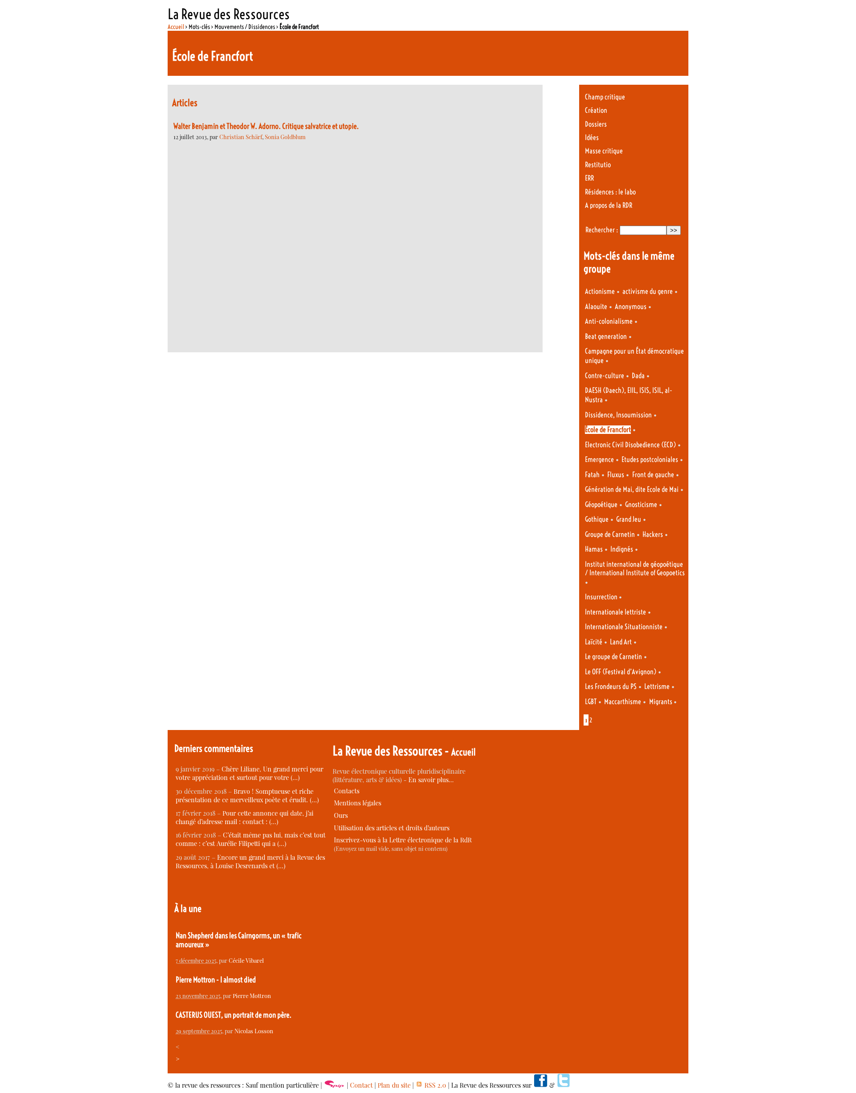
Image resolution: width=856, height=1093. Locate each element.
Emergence (599, 459)
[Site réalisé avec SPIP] (334, 1085)
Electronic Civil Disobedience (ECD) (630, 445)
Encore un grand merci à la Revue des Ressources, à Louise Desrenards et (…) (250, 861)
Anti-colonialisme (609, 321)
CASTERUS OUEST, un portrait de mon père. (234, 1015)
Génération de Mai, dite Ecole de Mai (632, 489)
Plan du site (394, 1085)
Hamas (594, 549)
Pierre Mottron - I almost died (216, 979)
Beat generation (606, 336)
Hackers (652, 534)
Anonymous (630, 306)
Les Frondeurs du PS (611, 686)
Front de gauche (653, 474)
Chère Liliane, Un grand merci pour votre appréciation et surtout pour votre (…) (249, 773)
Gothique (597, 519)
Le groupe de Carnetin (613, 656)
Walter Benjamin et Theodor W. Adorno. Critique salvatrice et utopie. (266, 126)
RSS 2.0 (434, 1085)
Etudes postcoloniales (649, 459)
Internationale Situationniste (624, 627)
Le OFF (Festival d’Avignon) (620, 672)
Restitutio (598, 165)
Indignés (621, 549)
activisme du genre (647, 291)
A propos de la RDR (608, 205)
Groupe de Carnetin (610, 534)
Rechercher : (601, 230)
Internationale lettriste (615, 612)
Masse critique (604, 151)
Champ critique (605, 97)
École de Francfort (608, 429)
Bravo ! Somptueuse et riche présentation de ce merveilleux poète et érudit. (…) (247, 795)
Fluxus (615, 474)
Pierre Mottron (252, 995)
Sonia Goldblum (285, 136)
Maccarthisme (622, 701)
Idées (592, 137)
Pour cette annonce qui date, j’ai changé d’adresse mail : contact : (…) (244, 817)
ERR (589, 178)
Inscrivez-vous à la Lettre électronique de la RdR (403, 840)
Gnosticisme (641, 504)
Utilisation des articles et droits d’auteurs (391, 828)
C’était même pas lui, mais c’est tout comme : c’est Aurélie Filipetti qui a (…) (250, 839)
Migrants (661, 701)
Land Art (621, 642)
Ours (341, 815)
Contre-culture (604, 375)
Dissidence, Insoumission (618, 415)
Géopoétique (601, 504)
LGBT (591, 701)
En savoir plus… (431, 779)
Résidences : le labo (610, 192)
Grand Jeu (628, 519)
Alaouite (596, 306)
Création (596, 110)
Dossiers (596, 124)
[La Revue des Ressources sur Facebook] (540, 1085)
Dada (638, 375)
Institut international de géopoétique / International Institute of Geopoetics (635, 568)
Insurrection (602, 597)
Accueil (176, 27)
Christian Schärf (240, 136)
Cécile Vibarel (246, 960)
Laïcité (593, 642)
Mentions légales (357, 803)
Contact (361, 1085)
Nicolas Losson (254, 1031)
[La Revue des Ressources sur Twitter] (563, 1085)
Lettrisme (657, 686)
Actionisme (600, 291)
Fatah (592, 474)
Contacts (346, 791)
